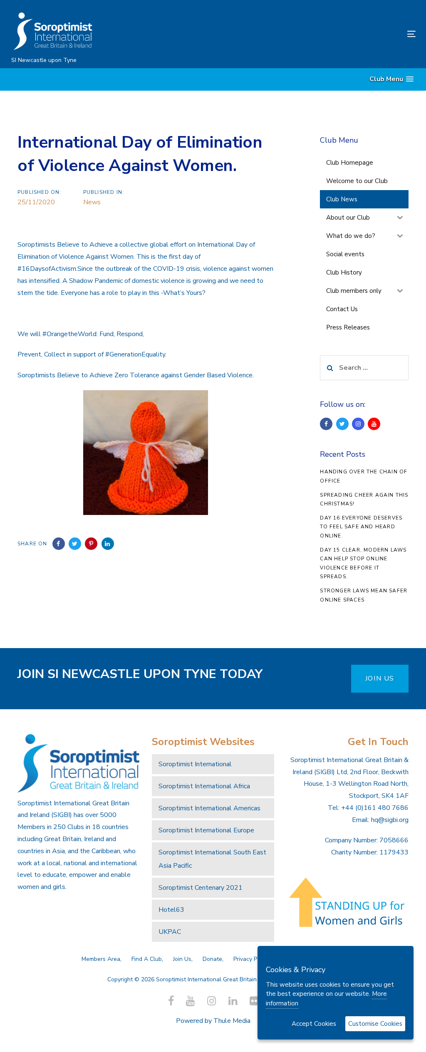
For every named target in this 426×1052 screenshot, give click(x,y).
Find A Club (146, 959)
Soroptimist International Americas (209, 808)
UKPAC (170, 931)
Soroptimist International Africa (204, 786)
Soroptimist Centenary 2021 (201, 887)
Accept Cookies (314, 1024)
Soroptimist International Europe (206, 830)
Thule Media (231, 1020)
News (92, 202)
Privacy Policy (251, 959)
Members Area (101, 959)
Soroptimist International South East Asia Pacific (212, 859)
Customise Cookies (375, 1024)
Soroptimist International (195, 764)
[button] (391, 79)
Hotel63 (171, 909)
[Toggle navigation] (348, 34)
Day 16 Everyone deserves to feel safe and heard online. (361, 527)
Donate (212, 959)
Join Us (182, 959)
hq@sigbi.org (390, 819)
